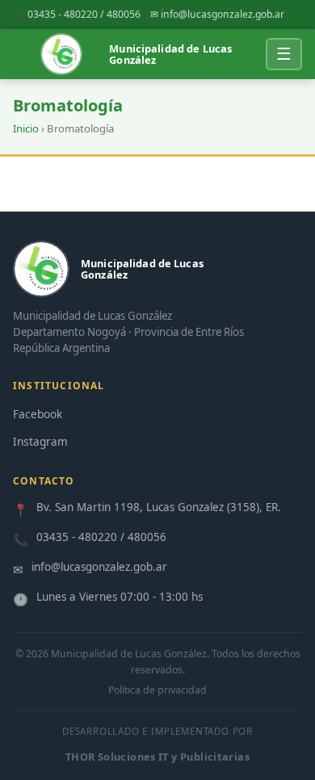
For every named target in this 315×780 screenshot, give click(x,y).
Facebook (37, 413)
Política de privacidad (157, 690)
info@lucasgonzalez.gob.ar (99, 567)
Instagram (40, 441)
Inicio (26, 128)
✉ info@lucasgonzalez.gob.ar (217, 14)
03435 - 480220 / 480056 (101, 537)
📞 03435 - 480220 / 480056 (77, 14)
